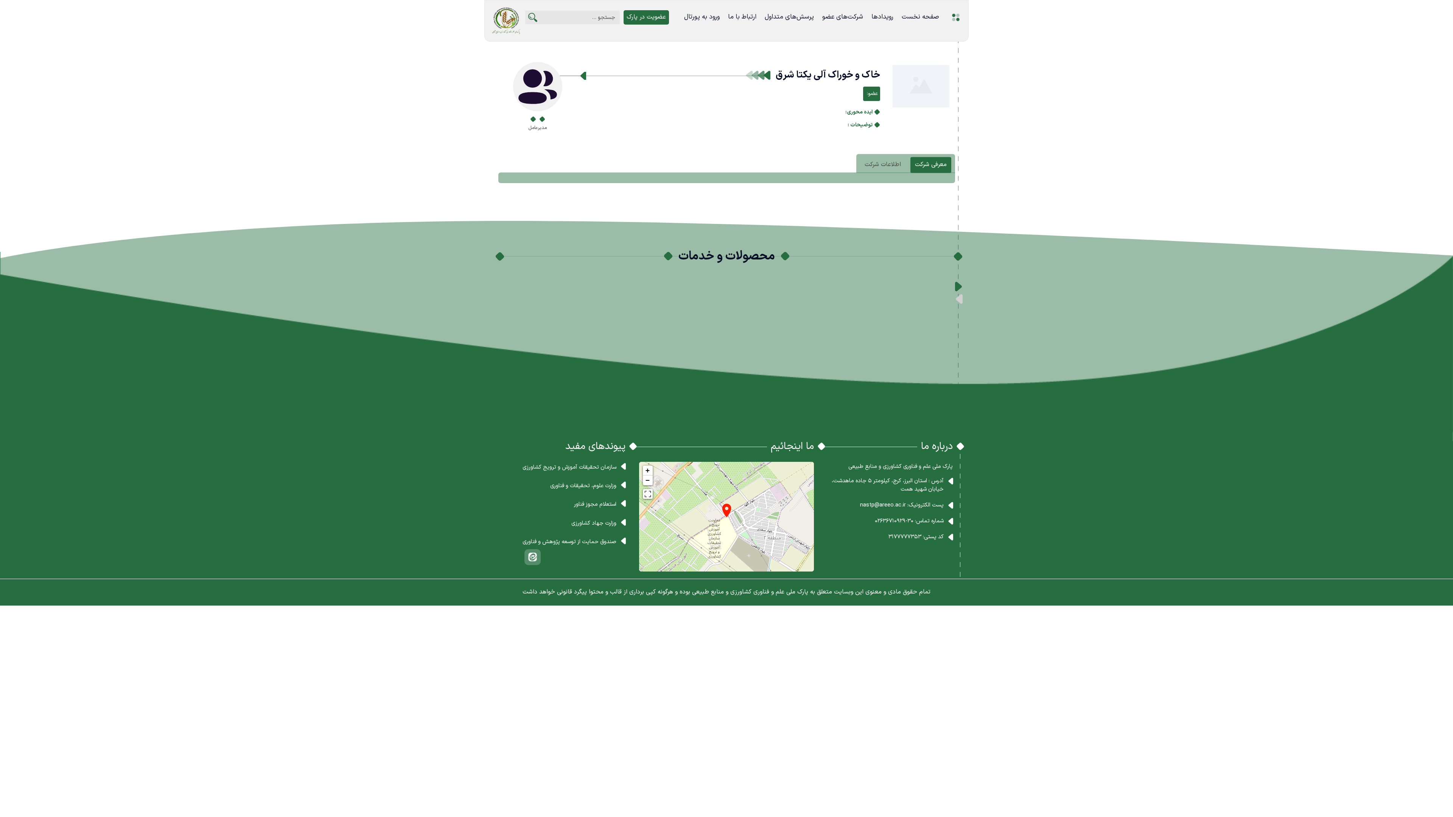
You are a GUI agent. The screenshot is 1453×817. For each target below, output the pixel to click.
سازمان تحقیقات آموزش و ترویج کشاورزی (569, 467)
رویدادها (882, 17)
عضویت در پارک (646, 17)
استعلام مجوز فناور (595, 504)
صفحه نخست (920, 17)
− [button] (648, 480)
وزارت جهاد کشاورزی (593, 523)
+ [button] (648, 470)
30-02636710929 (894, 521)
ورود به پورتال (702, 17)
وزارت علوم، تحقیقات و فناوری (583, 486)
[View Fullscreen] (648, 494)
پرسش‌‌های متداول (789, 17)
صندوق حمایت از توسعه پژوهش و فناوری (569, 541)
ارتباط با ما (742, 17)
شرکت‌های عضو (842, 17)
